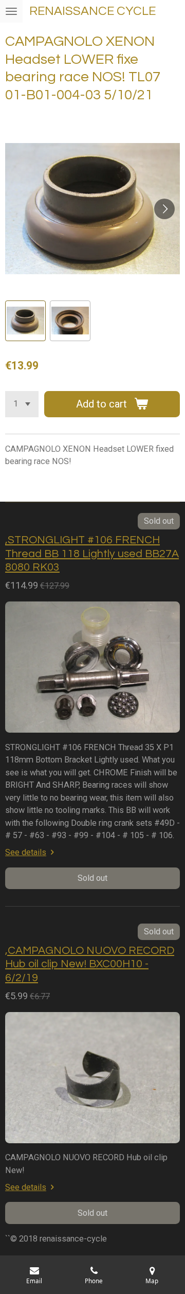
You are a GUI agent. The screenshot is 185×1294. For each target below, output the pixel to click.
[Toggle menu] (11, 11)
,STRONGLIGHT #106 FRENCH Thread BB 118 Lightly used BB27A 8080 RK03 (92, 554)
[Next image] (164, 209)
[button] (25, 320)
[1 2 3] (22, 404)
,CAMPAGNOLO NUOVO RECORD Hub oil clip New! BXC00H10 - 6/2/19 (89, 964)
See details (25, 852)
